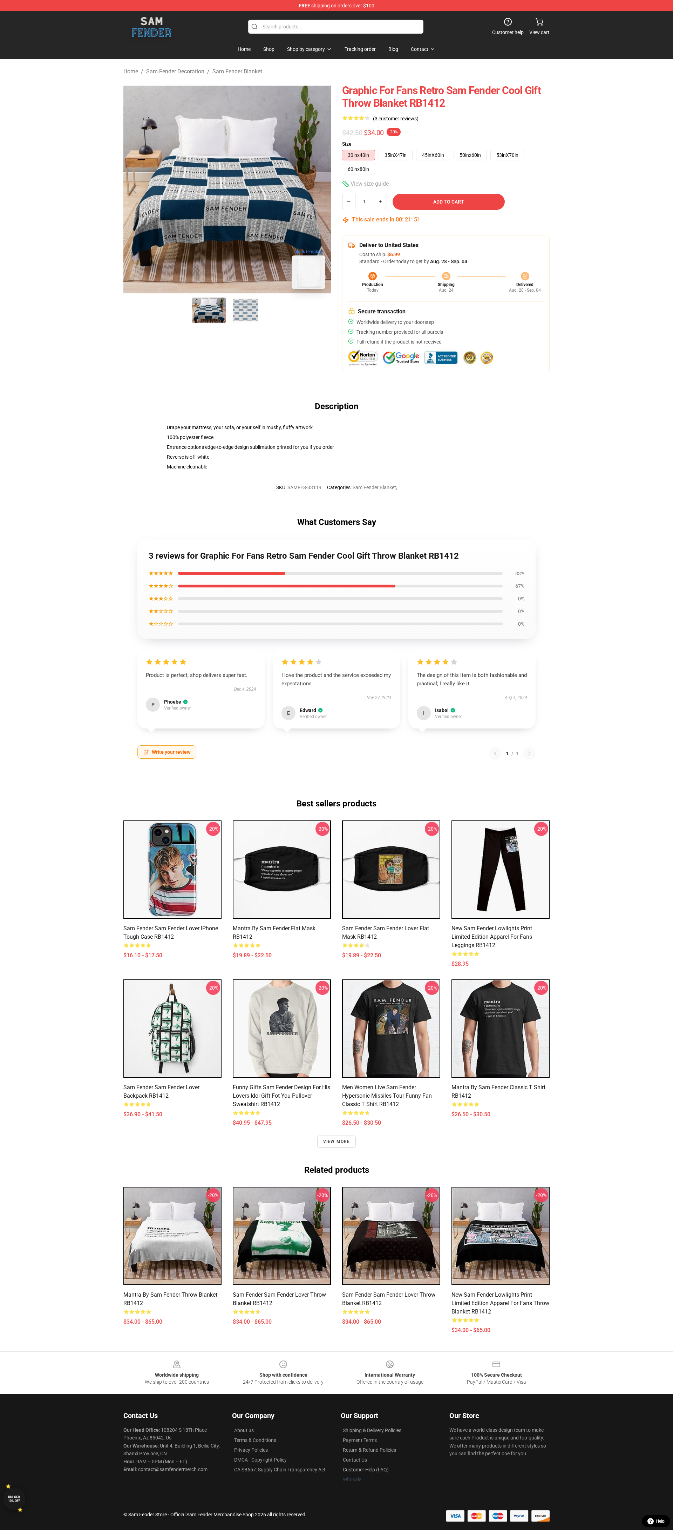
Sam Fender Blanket (237, 71)
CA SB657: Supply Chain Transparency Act (280, 1469)
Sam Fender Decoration (175, 71)
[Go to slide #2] (245, 310)
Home (130, 71)
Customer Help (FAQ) (366, 1469)
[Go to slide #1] (209, 310)
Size (347, 144)
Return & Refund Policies (369, 1450)
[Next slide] (320, 189)
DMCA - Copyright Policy (260, 1460)
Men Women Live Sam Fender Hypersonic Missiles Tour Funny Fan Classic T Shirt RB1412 (387, 1095)
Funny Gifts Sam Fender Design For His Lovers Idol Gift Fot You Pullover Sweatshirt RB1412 (281, 1095)
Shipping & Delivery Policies (372, 1430)
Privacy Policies (251, 1450)
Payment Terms (360, 1440)
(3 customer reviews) (396, 118)
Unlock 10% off (14, 1499)
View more (336, 1141)
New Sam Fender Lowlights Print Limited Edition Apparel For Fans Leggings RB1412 (491, 937)
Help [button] (660, 1521)
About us (244, 1430)
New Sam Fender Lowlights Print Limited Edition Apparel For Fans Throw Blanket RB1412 (500, 1303)
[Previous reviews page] (495, 753)
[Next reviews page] (529, 753)
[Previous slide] (134, 189)
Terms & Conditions (255, 1440)
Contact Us (355, 1460)
